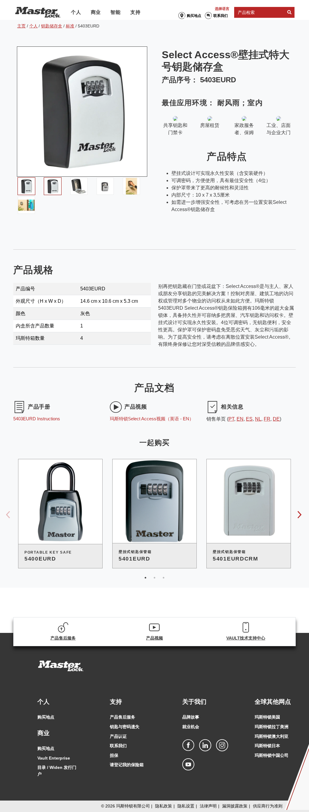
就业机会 (190, 726)
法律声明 (208, 806)
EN (240, 419)
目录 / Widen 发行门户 (56, 770)
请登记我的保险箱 (127, 764)
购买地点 (194, 16)
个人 (76, 12)
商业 (96, 12)
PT (231, 419)
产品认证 (118, 736)
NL (258, 419)
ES (249, 419)
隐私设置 (185, 806)
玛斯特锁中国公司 (271, 755)
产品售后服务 (122, 717)
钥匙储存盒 (51, 26)
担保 (114, 755)
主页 (21, 26)
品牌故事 (190, 717)
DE (276, 419)
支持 (135, 12)
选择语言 (222, 9)
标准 (70, 26)
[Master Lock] (37, 12)
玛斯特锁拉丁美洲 (271, 726)
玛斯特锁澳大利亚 (271, 736)
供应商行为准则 (267, 806)
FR (267, 419)
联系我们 (220, 16)
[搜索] (289, 12)
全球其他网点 (273, 701)
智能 (115, 12)
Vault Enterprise (53, 758)
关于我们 (194, 701)
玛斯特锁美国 (267, 717)
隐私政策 (163, 806)
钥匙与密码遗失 (124, 726)
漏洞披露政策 (234, 806)
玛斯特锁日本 (267, 745)
